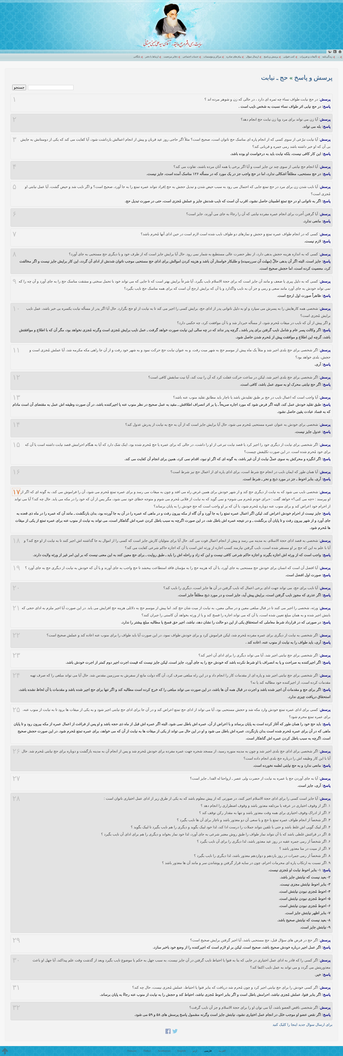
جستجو (19, 87)
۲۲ (16, 635)
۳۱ (16, 987)
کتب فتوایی (289, 56)
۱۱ (16, 350)
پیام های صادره (233, 56)
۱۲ (16, 377)
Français (131, 1050)
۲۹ (16, 940)
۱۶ (16, 471)
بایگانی (136, 56)
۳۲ (16, 1007)
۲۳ (16, 655)
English (181, 1050)
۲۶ (16, 751)
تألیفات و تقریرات (308, 56)
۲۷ (16, 778)
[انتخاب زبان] (329, 51)
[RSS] (334, 51)
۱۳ (16, 397)
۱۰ (16, 308)
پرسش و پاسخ (271, 56)
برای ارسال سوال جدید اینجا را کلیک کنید (302, 1025)
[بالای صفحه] (5, 1051)
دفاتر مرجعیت (170, 56)
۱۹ (16, 567)
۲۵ (16, 709)
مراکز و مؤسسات (212, 56)
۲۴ (16, 675)
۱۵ (16, 444)
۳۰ (16, 960)
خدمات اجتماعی (190, 56)
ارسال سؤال (252, 56)
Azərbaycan (164, 1050)
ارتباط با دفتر (151, 56)
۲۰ (16, 587)
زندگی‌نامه (327, 56)
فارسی (208, 1050)
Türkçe (147, 1050)
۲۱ (16, 608)
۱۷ (16, 492)
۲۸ (16, 798)
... (338, 56)
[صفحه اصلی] (340, 51)
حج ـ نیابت (274, 77)
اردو (195, 1050)
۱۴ (16, 424)
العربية (222, 1050)
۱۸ (16, 540)
